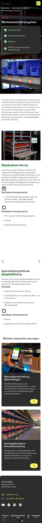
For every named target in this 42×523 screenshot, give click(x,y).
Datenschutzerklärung (18, 516)
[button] (38, 3)
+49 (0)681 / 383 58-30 (15, 499)
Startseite (5, 8)
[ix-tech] (6, 3)
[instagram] (8, 505)
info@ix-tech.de (12, 494)
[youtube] (3, 505)
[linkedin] (20, 505)
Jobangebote (36, 516)
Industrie (25, 8)
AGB (28, 516)
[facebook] (14, 505)
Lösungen (16, 8)
